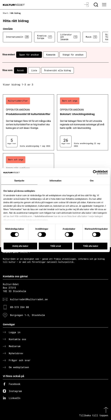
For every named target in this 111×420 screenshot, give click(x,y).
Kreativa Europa (44, 37)
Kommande (50, 54)
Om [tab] (92, 180)
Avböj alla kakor (20, 246)
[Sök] (96, 4)
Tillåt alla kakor (90, 246)
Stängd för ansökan (73, 54)
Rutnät (20, 70)
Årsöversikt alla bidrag (57, 70)
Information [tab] (55, 180)
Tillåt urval (55, 246)
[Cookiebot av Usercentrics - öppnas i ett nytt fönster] (95, 172)
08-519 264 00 (19, 307)
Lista (34, 70)
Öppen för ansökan (29, 54)
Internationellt (17, 36)
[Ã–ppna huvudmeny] (104, 4)
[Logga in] (86, 4)
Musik (91, 36)
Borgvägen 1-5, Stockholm (27, 315)
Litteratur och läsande (68, 37)
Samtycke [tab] (19, 180)
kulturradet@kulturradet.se (29, 299)
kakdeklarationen (44, 216)
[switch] (42, 234)
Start (5, 13)
